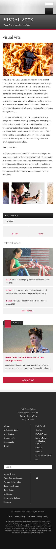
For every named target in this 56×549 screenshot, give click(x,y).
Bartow (22, 416)
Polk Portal (40, 426)
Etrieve (38, 447)
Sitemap (10, 516)
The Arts (26, 25)
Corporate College (12, 498)
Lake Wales (32, 416)
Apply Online (9, 474)
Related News (11, 243)
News (40, 234)
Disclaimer (31, 516)
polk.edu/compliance (37, 532)
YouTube (36, 482)
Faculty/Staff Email (43, 455)
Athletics (8, 494)
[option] (28, 193)
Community (9, 442)
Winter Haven (23, 413)
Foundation (9, 490)
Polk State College (22, 7)
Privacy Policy (20, 516)
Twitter (36, 478)
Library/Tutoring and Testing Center (42, 441)
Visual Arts (19, 19)
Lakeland (34, 413)
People (15, 234)
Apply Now (28, 380)
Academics (9, 434)
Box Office (9, 221)
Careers (7, 502)
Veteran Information (12, 482)
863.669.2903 (33, 530)
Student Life (9, 438)
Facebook (36, 474)
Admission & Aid (11, 430)
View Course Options (13, 478)
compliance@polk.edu (44, 530)
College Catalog (42, 516)
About (6, 426)
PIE (36, 459)
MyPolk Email (41, 434)
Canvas (38, 430)
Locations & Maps (11, 486)
